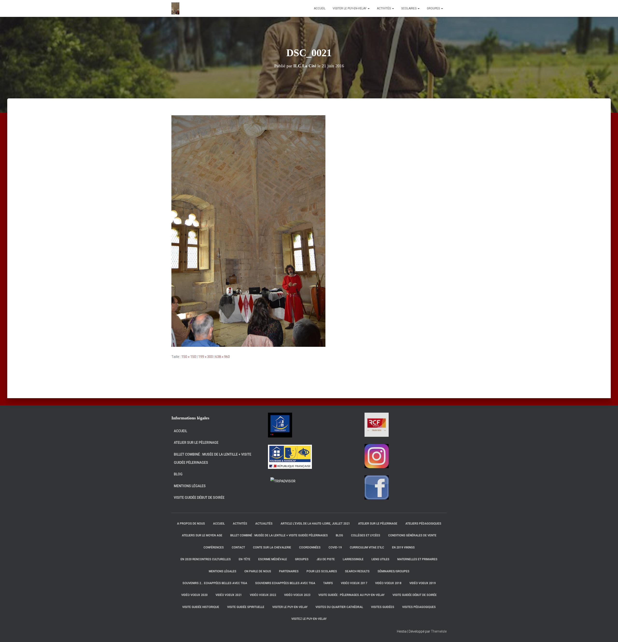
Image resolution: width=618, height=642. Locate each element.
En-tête (244, 559)
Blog (178, 474)
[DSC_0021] (248, 231)
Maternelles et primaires (417, 559)
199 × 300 (205, 357)
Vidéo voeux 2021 (229, 595)
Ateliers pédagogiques (423, 523)
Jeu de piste (325, 559)
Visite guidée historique (200, 607)
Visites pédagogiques (419, 607)
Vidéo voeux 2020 (194, 595)
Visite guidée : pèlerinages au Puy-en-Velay (351, 595)
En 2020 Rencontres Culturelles (206, 559)
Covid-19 (335, 547)
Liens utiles (380, 559)
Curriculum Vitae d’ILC (367, 547)
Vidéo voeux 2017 (354, 583)
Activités (384, 8)
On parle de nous (257, 571)
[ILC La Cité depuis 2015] (175, 8)
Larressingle (353, 559)
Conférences (214, 547)
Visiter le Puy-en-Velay (350, 8)
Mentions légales (190, 486)
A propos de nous (191, 523)
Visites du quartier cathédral (339, 607)
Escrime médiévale (272, 559)
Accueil (180, 431)
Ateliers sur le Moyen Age (202, 535)
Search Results (357, 571)
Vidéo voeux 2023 (297, 595)
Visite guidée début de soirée (199, 497)
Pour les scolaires (322, 571)
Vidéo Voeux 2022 (263, 595)
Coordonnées (310, 547)
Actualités (264, 523)
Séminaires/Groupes (393, 571)
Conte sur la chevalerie (272, 547)
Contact (238, 547)
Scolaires (409, 8)
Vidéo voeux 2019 (422, 583)
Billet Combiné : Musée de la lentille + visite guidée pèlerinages (212, 458)
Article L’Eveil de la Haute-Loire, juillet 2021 (315, 523)
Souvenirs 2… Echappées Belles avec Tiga (215, 583)
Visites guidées (382, 607)
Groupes (434, 8)
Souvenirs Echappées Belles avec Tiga (285, 583)
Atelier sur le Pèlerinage (196, 442)
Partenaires (289, 571)
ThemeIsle (439, 631)
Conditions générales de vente (412, 535)
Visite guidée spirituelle (245, 607)
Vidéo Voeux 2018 (388, 583)
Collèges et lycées (365, 535)
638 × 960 (222, 357)
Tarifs (328, 583)
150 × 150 (188, 357)
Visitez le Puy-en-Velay (309, 619)
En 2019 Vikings (403, 547)
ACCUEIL (319, 8)
